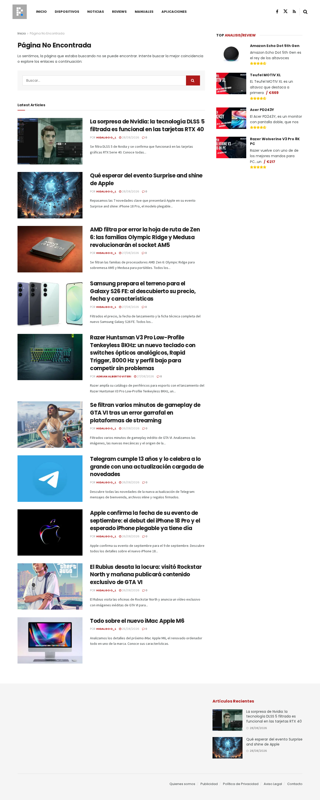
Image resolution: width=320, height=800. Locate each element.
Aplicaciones (174, 11)
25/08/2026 (130, 629)
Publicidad (209, 784)
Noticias (95, 11)
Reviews (119, 11)
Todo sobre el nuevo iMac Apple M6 (137, 621)
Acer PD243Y (262, 109)
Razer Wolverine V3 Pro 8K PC (275, 141)
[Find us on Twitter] (285, 11)
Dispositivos (67, 11)
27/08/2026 (130, 253)
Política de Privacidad (240, 784)
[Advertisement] (259, 211)
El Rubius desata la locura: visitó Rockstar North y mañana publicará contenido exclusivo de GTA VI (146, 574)
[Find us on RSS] (294, 11)
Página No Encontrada (47, 33)
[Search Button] (305, 11)
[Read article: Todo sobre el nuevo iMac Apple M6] (50, 640)
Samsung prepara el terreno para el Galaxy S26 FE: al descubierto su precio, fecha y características (143, 291)
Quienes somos (182, 784)
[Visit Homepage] (19, 11)
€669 (273, 92)
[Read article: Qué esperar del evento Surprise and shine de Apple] (50, 195)
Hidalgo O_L (106, 137)
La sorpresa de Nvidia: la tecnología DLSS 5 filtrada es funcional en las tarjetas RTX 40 (147, 125)
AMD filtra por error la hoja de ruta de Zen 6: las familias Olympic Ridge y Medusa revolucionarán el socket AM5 (145, 237)
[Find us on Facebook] (277, 11)
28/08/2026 (130, 137)
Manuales (144, 11)
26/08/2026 (130, 428)
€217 (270, 161)
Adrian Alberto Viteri (113, 376)
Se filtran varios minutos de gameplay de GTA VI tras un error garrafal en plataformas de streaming (145, 412)
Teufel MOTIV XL (265, 74)
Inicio (41, 11)
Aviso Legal (273, 784)
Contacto (294, 784)
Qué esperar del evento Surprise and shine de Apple (146, 179)
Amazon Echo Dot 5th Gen (275, 45)
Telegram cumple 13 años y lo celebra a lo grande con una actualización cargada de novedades (147, 466)
